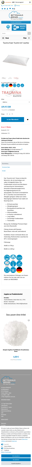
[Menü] (3, 38)
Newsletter (3, 414)
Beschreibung (5, 163)
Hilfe (2, 416)
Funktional (6, 450)
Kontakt (3, 171)
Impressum (14, 441)
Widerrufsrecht (4, 409)
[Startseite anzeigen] (8, 380)
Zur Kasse (3, 425)
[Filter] (29, 38)
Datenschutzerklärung (6, 411)
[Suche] (29, 33)
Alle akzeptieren (16, 456)
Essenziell (6, 444)
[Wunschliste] (10, 8)
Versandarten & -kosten (6, 407)
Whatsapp (18, 5)
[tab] (16, 163)
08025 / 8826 (8, 5)
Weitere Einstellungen (6, 452)
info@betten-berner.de (13, 151)
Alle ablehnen (16, 460)
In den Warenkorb (12, 119)
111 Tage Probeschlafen (6, 403)
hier (12, 277)
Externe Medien (7, 446)
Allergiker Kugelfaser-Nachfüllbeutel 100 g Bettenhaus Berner (16, 350)
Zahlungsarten (4, 405)
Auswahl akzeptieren (16, 463)
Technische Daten (6, 167)
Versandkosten (12, 110)
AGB (2, 413)
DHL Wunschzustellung (9, 448)
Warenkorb (3, 423)
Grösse (2, 99)
